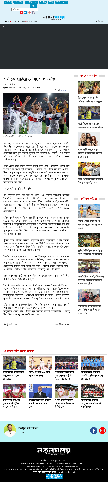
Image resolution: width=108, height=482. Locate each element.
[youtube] (21, 14)
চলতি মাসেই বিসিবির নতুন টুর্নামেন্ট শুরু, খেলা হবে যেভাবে (92, 376)
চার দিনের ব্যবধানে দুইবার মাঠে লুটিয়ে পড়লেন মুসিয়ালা (11, 403)
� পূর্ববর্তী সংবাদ (11, 324)
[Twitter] (25, 14)
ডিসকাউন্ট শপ (61, 2)
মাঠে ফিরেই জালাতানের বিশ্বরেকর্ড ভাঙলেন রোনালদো (13, 376)
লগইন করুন (100, 21)
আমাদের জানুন (31, 2)
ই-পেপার (8, 2)
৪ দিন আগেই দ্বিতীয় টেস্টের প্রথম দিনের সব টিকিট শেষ (65, 403)
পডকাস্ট (43, 2)
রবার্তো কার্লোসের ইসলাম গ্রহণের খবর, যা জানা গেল (40, 403)
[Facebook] (29, 14)
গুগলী (51, 2)
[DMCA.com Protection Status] (54, 479)
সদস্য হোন (18, 2)
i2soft (73, 472)
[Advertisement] (54, 49)
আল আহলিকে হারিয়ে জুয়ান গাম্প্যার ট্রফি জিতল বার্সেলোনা (64, 376)
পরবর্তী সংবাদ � (62, 324)
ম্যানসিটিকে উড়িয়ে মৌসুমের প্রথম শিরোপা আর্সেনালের (91, 403)
